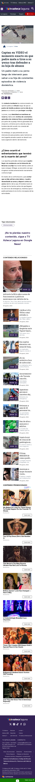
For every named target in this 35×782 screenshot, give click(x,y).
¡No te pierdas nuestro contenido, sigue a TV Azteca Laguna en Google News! (17, 238)
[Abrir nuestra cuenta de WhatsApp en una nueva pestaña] (24, 724)
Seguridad (22, 14)
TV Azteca (13, 3)
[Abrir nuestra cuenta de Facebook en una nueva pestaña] (21, 724)
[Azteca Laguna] (17, 8)
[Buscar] (32, 8)
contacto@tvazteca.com (24, 742)
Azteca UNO (22, 3)
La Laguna (4, 14)
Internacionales (8, 225)
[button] (17, 781)
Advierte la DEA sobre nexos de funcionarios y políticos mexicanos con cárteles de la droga (16, 298)
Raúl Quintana (8, 93)
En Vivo (31, 14)
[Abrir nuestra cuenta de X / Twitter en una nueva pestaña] (10, 724)
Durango (13, 14)
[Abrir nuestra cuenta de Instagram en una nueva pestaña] (14, 724)
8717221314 (21, 744)
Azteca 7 (30, 3)
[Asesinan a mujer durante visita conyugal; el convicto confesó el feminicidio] (11, 474)
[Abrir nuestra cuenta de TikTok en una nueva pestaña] (17, 724)
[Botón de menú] (2, 9)
